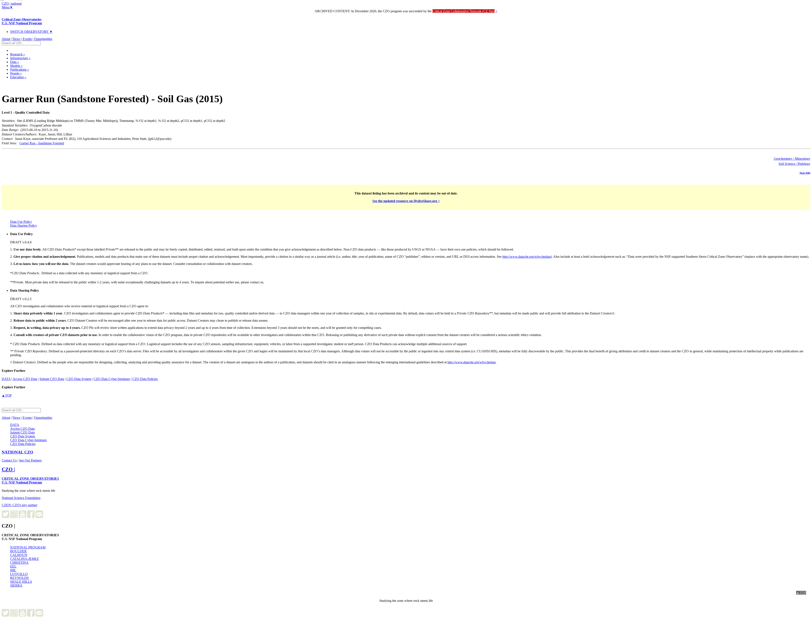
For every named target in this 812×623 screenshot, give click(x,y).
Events (27, 39)
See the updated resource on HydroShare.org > (406, 201)
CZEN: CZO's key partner (19, 505)
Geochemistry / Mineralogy (792, 158)
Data (14, 62)
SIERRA (16, 585)
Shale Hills (805, 173)
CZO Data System (78, 379)
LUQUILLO (19, 574)
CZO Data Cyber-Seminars (111, 379)
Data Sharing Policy (23, 225)
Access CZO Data (25, 379)
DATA (6, 379)
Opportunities (43, 39)
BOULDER (18, 551)
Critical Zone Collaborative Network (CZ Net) (463, 11)
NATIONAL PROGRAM (27, 547)
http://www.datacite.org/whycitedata (526, 256)
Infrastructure (20, 58)
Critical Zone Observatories (22, 21)
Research (17, 54)
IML (13, 570)
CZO (17, 452)
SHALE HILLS (21, 581)
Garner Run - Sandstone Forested (41, 143)
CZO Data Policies (145, 379)
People (16, 73)
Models (16, 66)
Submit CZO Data (52, 379)
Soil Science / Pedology (794, 163)
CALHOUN (18, 555)
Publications (19, 69)
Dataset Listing (16, 82)
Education (18, 77)
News (16, 39)
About (6, 39)
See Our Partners (30, 460)
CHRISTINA (19, 562)
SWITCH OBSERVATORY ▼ (31, 31)
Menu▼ (7, 7)
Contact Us (9, 460)
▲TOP (7, 395)
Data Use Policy (21, 221)
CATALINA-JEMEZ (24, 559)
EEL (13, 566)
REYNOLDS (19, 578)
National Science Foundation (21, 498)
